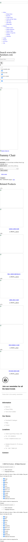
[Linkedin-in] (13, 457)
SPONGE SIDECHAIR (14, 371)
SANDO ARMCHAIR (14, 229)
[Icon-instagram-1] (9, 457)
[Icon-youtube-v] (23, 457)
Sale (14, 179)
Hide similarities (8, 469)
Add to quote (4, 174)
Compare (3, 178)
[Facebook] (4, 457)
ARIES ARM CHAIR (14, 300)
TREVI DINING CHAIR (14, 345)
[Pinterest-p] (18, 457)
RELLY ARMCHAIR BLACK (14, 274)
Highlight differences (9, 471)
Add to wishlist (4, 170)
